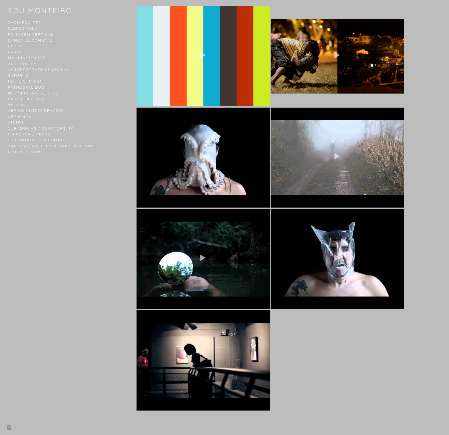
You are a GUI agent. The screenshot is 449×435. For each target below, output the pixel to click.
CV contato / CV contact (38, 140)
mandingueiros (27, 57)
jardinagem (22, 63)
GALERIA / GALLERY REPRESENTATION (50, 146)
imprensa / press (29, 134)
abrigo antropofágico (35, 110)
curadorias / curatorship (40, 128)
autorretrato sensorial (39, 69)
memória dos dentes (33, 93)
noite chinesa (25, 81)
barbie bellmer (26, 99)
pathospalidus (26, 87)
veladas (18, 104)
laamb (15, 52)
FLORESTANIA (23, 28)
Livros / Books (26, 151)
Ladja (15, 46)
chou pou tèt (24, 22)
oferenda (20, 116)
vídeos (16, 122)
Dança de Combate (30, 40)
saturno (18, 75)
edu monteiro (40, 10)
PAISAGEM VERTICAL (30, 34)
